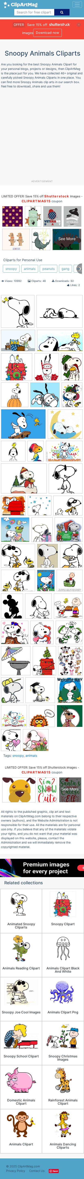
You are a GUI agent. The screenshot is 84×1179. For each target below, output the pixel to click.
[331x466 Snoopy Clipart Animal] (44, 662)
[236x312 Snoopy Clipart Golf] (12, 692)
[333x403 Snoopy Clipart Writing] (71, 557)
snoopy (11, 269)
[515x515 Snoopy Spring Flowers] (35, 741)
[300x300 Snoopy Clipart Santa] (68, 531)
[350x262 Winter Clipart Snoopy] (23, 480)
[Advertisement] (42, 136)
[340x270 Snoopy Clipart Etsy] (59, 313)
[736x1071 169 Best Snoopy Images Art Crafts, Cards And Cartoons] (45, 582)
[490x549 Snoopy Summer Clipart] (15, 662)
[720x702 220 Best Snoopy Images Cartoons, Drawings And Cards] (69, 582)
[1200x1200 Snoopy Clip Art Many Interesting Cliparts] (13, 453)
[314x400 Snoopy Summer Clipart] (46, 368)
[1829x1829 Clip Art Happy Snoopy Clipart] (65, 480)
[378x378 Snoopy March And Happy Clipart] (69, 634)
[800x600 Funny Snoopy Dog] (23, 426)
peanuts (48, 269)
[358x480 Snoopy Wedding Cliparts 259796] (42, 532)
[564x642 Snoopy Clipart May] (69, 691)
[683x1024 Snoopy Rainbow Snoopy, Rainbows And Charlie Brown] (36, 453)
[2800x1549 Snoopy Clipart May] (59, 342)
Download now (47, 33)
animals (29, 269)
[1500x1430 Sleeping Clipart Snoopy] (65, 425)
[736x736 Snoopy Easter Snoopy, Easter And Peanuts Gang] (15, 532)
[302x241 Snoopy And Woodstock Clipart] (68, 507)
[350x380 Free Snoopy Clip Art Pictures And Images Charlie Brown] (38, 608)
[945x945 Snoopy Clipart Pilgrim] (42, 718)
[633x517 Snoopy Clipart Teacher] (18, 558)
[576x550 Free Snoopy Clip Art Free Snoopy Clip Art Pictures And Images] (13, 507)
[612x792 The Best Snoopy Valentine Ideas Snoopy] (11, 741)
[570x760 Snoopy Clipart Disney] (70, 662)
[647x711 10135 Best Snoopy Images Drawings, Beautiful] (17, 313)
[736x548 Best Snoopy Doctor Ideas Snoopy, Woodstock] (18, 342)
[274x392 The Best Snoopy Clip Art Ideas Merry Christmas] (71, 368)
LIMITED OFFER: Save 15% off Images (40, 196)
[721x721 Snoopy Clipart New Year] (14, 718)
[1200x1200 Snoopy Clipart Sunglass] (69, 717)
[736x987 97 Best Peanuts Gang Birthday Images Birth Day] (72, 396)
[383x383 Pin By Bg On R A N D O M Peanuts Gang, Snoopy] (14, 634)
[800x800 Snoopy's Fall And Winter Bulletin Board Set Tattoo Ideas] (39, 507)
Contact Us (37, 1170)
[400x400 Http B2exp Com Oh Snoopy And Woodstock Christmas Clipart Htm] (16, 368)
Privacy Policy (15, 1170)
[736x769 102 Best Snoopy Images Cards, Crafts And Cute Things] (14, 397)
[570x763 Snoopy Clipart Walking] (47, 557)
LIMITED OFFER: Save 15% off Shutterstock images (41, 767)
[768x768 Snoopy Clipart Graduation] (40, 692)
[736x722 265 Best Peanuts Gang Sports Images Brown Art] (45, 397)
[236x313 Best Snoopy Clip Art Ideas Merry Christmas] (12, 608)
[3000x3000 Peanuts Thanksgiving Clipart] (68, 608)
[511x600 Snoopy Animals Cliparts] (42, 634)
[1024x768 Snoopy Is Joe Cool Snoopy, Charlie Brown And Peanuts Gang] (18, 582)
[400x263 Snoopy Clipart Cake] (64, 453)
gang (65, 269)
